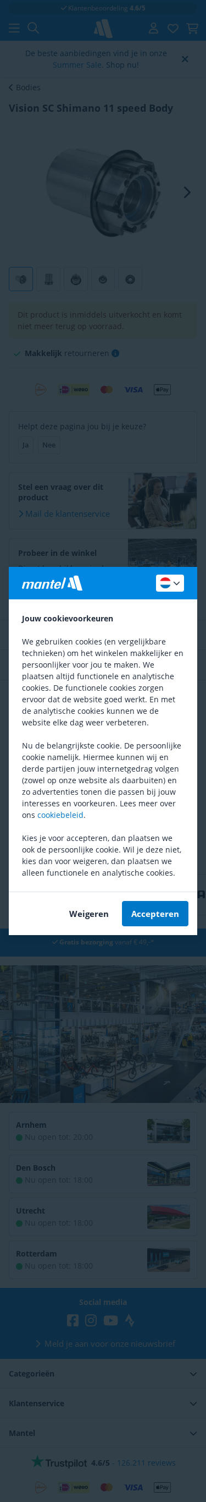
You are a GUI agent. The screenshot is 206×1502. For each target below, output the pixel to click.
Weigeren (89, 913)
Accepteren (155, 913)
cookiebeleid (60, 815)
